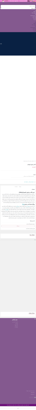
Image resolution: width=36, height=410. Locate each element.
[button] (18, 21)
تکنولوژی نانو (7, 209)
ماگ (35, 14)
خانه (35, 10)
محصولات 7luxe (34, 24)
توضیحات (20, 186)
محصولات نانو (28, 206)
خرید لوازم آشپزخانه (33, 15)
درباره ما (35, 19)
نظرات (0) (16, 186)
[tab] (20, 186)
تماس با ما (34, 18)
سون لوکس (17, 206)
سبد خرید (16, 324)
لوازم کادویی (34, 28)
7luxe (23, 204)
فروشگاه (35, 11)
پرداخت (16, 323)
